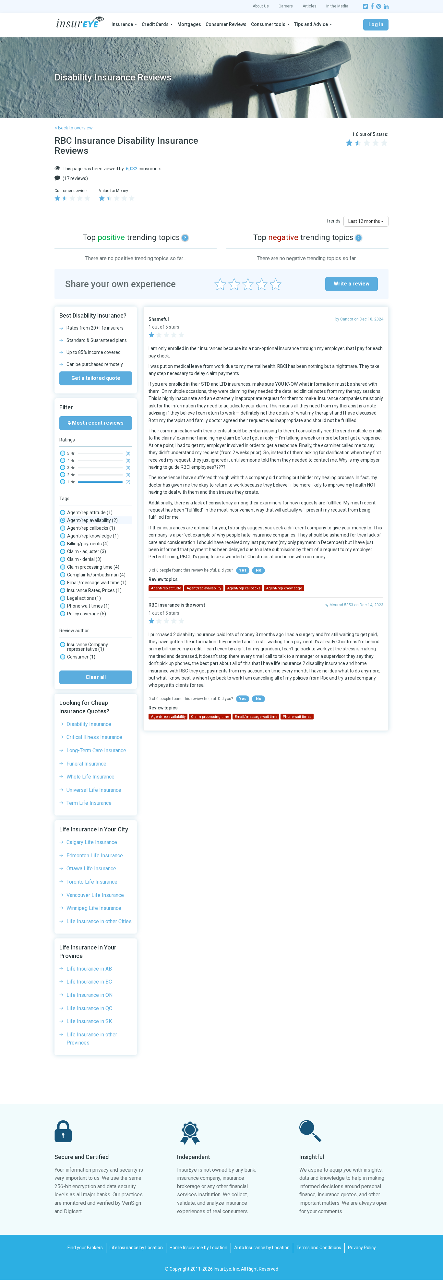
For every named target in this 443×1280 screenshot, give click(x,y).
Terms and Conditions (318, 1247)
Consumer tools (268, 24)
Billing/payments (88, 543)
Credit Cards (155, 24)
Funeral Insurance (86, 764)
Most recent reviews (97, 423)
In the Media (337, 6)
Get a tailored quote (95, 378)
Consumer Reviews (226, 24)
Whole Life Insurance (90, 777)
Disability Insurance (88, 724)
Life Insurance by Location (136, 1247)
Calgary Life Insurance (91, 842)
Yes (242, 570)
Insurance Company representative (87, 647)
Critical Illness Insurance (94, 737)
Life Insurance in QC (89, 1008)
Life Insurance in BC (89, 982)
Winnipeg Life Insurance (93, 908)
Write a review (351, 284)
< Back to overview (73, 127)
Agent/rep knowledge (93, 535)
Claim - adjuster (86, 551)
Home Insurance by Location (198, 1247)
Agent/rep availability (92, 520)
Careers (286, 6)
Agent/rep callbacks (91, 528)
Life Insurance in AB (89, 969)
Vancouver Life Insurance (95, 895)
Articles (310, 6)
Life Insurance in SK (89, 1021)
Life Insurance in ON (89, 995)
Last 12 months (364, 221)
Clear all (96, 677)
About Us (261, 6)
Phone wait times (88, 606)
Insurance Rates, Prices (94, 590)
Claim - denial (84, 559)
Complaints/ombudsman (96, 574)
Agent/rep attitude (90, 512)
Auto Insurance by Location (262, 1247)
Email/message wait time (96, 582)
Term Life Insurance (89, 803)
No (258, 570)
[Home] (80, 22)
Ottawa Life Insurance (91, 868)
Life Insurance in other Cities (99, 921)
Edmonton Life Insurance (94, 855)
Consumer (81, 656)
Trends (333, 220)
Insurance (122, 24)
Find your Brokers (85, 1247)
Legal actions (84, 598)
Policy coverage (86, 613)
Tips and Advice (311, 24)
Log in (375, 24)
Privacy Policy (362, 1247)
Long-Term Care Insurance (96, 750)
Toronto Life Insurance (91, 882)
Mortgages (189, 24)
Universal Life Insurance (93, 790)
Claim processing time (93, 567)
